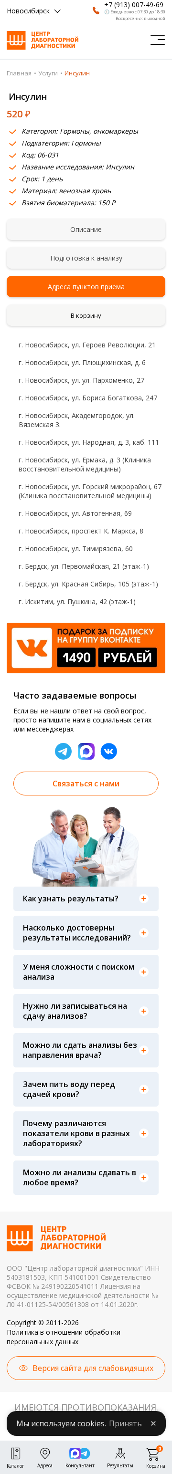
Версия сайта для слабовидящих (92, 1368)
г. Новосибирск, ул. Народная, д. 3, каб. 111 (89, 442)
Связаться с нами (86, 783)
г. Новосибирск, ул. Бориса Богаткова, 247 (88, 397)
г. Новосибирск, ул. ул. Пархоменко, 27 (81, 380)
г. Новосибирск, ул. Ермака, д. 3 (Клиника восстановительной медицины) (85, 464)
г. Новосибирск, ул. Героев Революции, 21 (87, 344)
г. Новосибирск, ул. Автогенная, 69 (75, 513)
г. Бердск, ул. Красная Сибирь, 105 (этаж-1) (88, 583)
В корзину (86, 315)
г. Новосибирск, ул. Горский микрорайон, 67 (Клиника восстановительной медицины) (90, 491)
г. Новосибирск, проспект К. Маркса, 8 (81, 530)
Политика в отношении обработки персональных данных (63, 1337)
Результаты (120, 1464)
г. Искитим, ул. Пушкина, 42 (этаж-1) (77, 601)
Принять (125, 1423)
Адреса (45, 1464)
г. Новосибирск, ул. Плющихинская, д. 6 (82, 362)
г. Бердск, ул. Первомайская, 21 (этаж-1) (84, 566)
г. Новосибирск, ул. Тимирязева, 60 (76, 548)
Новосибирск (28, 10)
